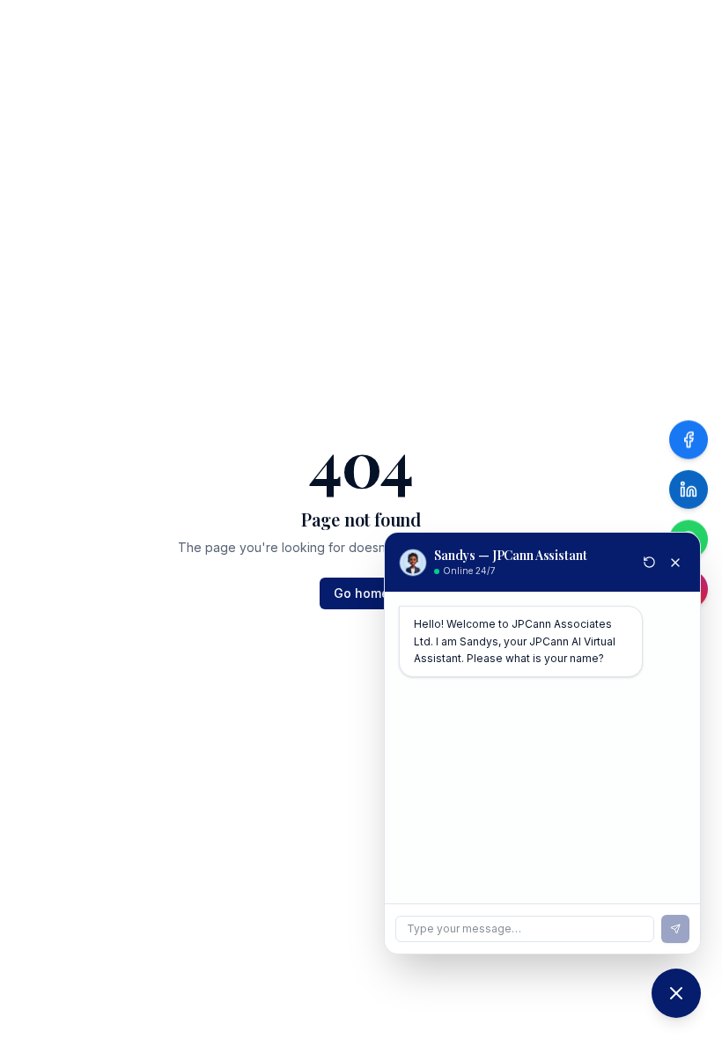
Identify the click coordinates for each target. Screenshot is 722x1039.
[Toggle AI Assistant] (676, 993)
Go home (361, 593)
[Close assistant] (675, 562)
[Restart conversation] (649, 562)
